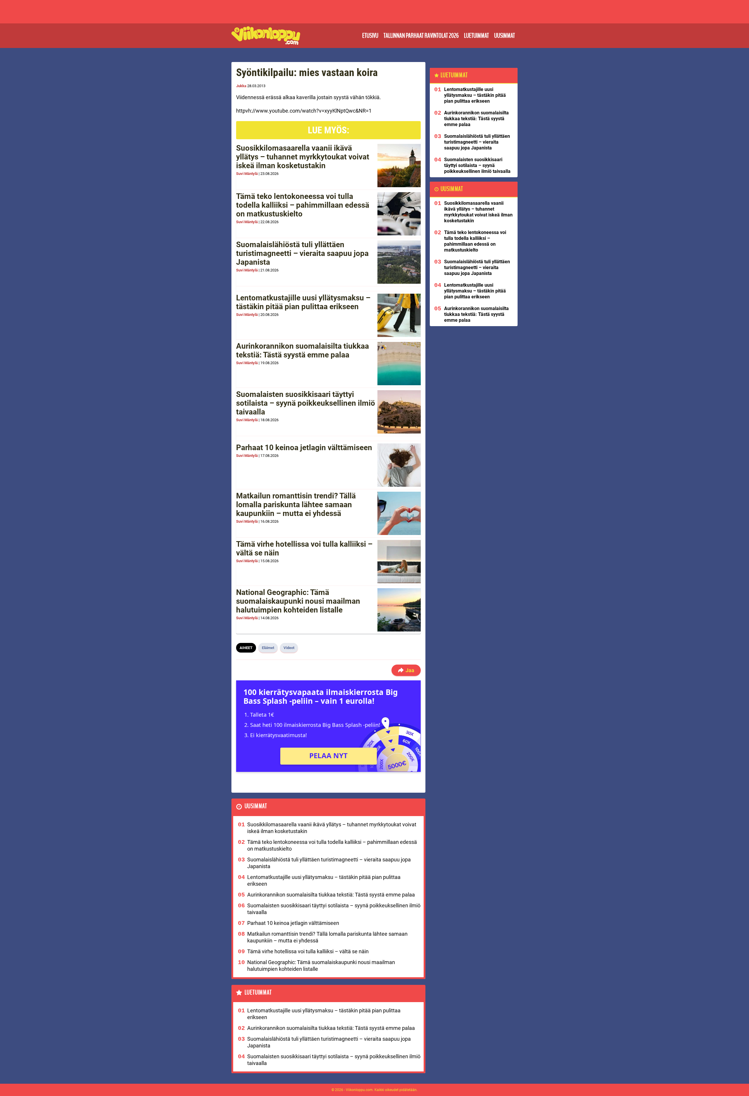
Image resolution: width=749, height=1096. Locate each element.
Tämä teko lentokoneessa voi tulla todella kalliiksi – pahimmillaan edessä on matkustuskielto (302, 205)
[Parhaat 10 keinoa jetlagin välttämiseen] (399, 465)
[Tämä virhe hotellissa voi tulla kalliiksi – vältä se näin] (399, 561)
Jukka (241, 86)
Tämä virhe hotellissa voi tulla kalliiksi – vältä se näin (304, 548)
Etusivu (370, 35)
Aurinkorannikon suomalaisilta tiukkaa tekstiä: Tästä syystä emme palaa (302, 350)
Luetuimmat (476, 35)
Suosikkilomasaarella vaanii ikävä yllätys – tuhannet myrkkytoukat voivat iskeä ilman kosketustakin (302, 157)
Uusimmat (504, 35)
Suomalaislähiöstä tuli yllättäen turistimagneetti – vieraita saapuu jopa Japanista (302, 253)
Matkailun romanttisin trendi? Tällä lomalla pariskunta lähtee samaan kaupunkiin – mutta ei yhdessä (296, 504)
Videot (289, 648)
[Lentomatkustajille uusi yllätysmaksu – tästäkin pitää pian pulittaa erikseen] (399, 315)
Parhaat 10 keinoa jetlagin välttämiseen (304, 447)
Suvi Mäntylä (247, 173)
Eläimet (268, 648)
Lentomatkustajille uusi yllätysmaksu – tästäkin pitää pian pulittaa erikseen (303, 302)
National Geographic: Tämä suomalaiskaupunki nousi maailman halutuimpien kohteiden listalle (298, 601)
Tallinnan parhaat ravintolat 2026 (421, 35)
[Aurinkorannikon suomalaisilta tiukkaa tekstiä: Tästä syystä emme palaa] (399, 363)
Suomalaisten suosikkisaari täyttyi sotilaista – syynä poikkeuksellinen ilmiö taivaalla (305, 403)
